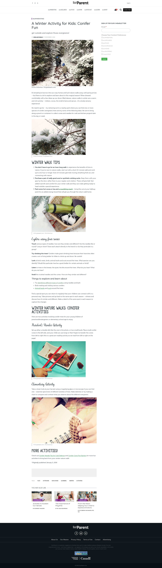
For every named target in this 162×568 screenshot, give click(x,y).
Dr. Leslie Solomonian (62, 508)
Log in (128, 3)
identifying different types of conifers (51, 283)
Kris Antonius (38, 37)
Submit (104, 59)
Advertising (107, 539)
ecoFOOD (71, 10)
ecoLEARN (97, 10)
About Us (54, 539)
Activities (79, 480)
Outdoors (46, 480)
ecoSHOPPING (107, 51)
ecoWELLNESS (63, 10)
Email (103, 27)
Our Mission (64, 539)
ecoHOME (79, 10)
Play (39, 480)
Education (55, 480)
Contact (97, 539)
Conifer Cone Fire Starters (77, 456)
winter (71, 480)
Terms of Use (87, 539)
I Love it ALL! (107, 54)
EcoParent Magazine (39, 508)
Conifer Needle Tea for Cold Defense (52, 456)
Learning (64, 480)
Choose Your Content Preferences (113, 35)
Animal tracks (40, 288)
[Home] (81, 3)
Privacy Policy (76, 539)
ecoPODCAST (88, 10)
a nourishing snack (66, 189)
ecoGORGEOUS (108, 46)
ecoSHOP (104, 10)
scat (49, 288)
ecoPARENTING (52, 10)
